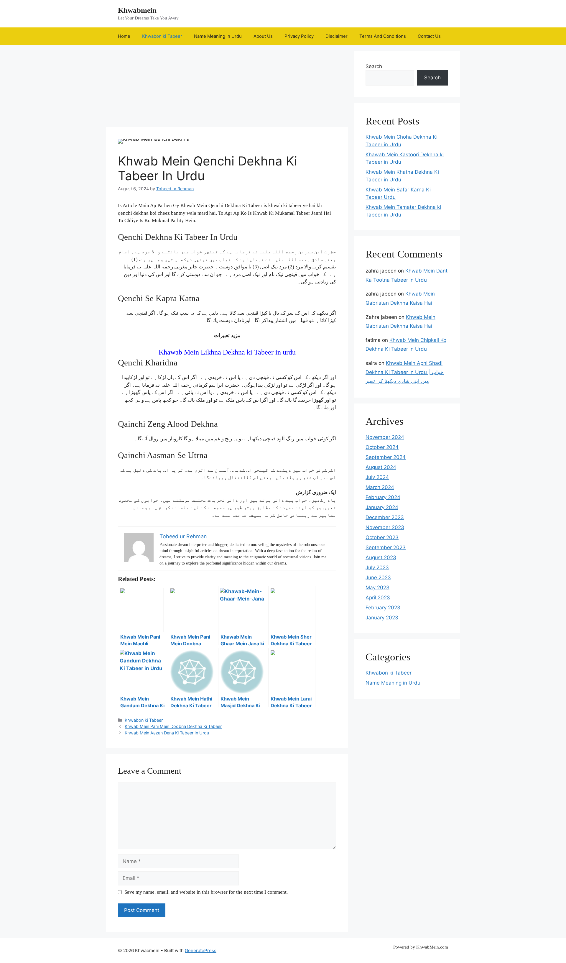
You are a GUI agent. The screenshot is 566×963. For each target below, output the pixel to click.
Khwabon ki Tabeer (162, 36)
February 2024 (383, 497)
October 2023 (382, 537)
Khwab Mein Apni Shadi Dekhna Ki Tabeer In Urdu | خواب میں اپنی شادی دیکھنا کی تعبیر (405, 372)
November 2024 (385, 437)
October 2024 (382, 447)
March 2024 (380, 487)
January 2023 (382, 618)
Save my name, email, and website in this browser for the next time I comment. (206, 892)
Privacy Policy (299, 36)
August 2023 (381, 557)
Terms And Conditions (382, 36)
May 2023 (377, 587)
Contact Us (429, 36)
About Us (263, 36)
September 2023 (386, 547)
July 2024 (377, 477)
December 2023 (385, 517)
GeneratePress (200, 950)
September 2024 (386, 457)
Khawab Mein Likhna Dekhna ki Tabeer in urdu (227, 352)
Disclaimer (336, 36)
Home (124, 36)
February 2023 (383, 608)
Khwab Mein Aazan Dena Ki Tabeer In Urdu (167, 732)
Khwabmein (137, 10)
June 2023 (378, 577)
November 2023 (385, 527)
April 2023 (378, 598)
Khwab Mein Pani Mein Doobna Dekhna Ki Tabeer (173, 726)
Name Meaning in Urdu (218, 36)
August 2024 (381, 467)
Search (374, 66)
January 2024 (382, 507)
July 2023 (377, 567)
